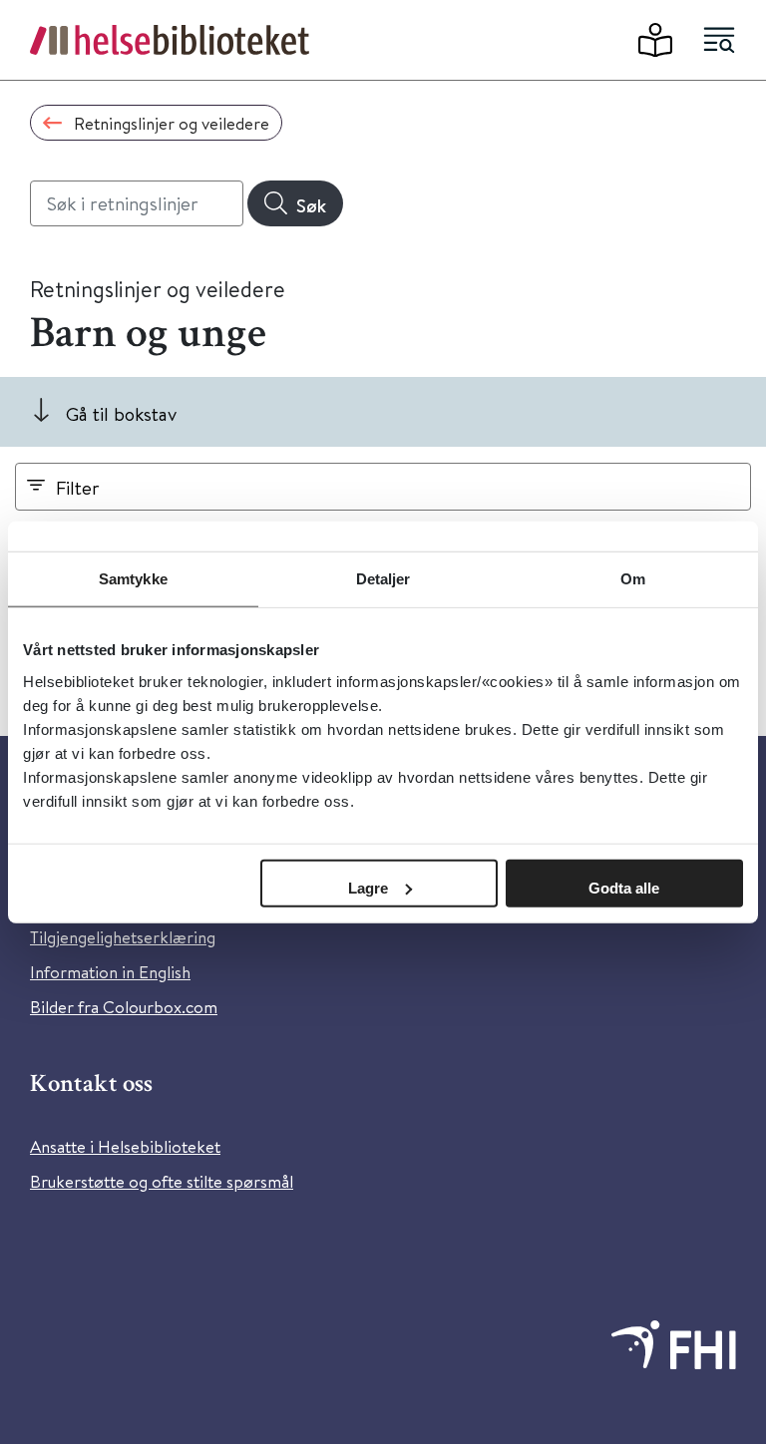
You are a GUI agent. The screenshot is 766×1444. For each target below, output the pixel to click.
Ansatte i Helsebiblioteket (125, 1146)
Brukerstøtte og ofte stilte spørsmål (161, 1181)
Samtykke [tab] (133, 578)
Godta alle (623, 887)
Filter (78, 487)
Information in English (110, 971)
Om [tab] (632, 578)
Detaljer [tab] (383, 578)
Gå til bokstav (121, 413)
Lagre (368, 887)
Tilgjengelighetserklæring (122, 936)
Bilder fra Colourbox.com (123, 1006)
